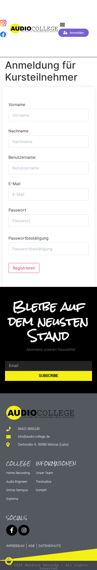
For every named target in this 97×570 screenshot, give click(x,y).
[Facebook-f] (11, 530)
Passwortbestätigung (28, 238)
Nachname (18, 131)
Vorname (16, 104)
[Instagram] (23, 530)
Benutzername (21, 157)
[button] (62, 24)
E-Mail (14, 184)
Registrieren (24, 267)
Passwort (17, 210)
